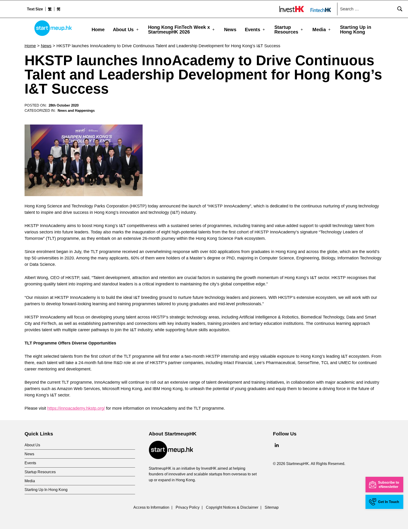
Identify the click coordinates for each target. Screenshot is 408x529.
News (230, 29)
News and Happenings (76, 110)
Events (252, 29)
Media (319, 29)
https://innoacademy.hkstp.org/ (76, 408)
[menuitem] (49, 9)
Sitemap (272, 507)
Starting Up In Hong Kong (46, 489)
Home (98, 29)
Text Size (35, 9)
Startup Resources (286, 29)
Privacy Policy (188, 507)
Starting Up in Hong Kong (355, 29)
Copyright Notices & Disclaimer (232, 507)
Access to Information (151, 507)
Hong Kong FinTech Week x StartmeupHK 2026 (179, 29)
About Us (123, 29)
